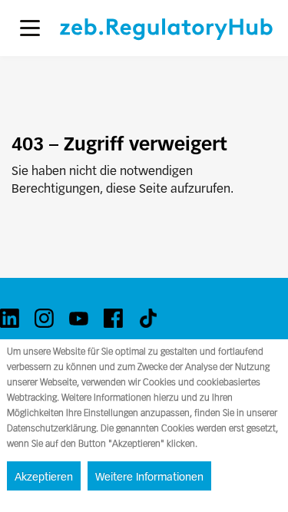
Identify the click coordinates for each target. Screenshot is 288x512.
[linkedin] (9, 318)
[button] (30, 28)
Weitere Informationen (149, 477)
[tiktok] (147, 318)
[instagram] (44, 318)
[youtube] (78, 318)
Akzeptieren (44, 477)
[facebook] (113, 318)
